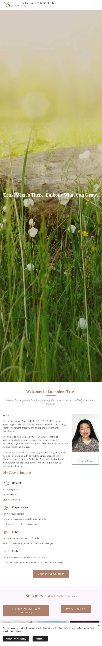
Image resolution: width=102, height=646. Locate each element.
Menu (96, 5)
